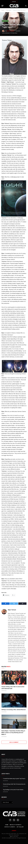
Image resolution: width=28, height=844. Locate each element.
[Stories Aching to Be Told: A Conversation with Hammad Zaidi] (14, 678)
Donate (14, 1)
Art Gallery (20, 826)
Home (6, 824)
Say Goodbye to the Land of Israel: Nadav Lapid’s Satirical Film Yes (13, 790)
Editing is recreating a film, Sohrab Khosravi (13, 710)
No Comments (6, 33)
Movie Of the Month (15, 824)
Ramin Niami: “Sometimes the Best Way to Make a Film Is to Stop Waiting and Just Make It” (13, 732)
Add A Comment (14, 742)
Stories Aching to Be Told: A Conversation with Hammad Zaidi (12, 687)
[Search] (26, 5)
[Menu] (2, 5)
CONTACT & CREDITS (9, 826)
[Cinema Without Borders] (14, 5)
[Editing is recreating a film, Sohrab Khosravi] (14, 701)
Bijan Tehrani (10, 31)
